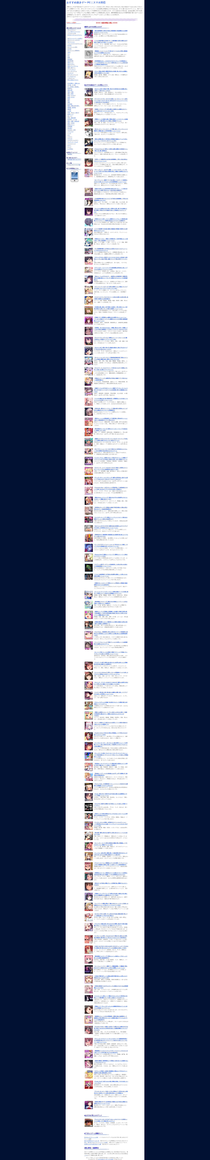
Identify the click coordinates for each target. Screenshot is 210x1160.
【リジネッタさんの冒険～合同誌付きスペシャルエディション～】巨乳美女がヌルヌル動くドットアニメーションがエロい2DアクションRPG (111, 824)
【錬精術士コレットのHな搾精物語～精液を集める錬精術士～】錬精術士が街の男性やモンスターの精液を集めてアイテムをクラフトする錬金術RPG (110, 1018)
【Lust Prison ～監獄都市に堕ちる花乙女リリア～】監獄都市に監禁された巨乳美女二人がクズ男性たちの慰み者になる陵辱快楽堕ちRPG (111, 633)
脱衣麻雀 (70, 59)
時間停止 (70, 88)
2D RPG (70, 45)
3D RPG (70, 48)
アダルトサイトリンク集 (74, 165)
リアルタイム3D (72, 33)
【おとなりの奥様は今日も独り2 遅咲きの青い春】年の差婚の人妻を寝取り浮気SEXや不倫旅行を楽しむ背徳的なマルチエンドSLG (110, 210)
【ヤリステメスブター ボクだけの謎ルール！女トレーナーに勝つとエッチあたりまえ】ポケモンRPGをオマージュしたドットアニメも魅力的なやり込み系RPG (111, 100)
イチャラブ (70, 131)
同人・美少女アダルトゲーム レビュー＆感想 (96, 1142)
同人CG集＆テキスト (73, 80)
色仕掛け (70, 128)
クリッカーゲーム (72, 71)
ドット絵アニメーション (74, 31)
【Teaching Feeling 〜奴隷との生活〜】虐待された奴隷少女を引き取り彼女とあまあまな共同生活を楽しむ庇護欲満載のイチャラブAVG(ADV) (111, 1028)
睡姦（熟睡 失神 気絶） (74, 105)
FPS (69, 55)
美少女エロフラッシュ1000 (91, 1137)
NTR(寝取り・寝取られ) (74, 83)
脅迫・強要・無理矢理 (73, 121)
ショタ (69, 133)
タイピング (70, 73)
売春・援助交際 (72, 117)
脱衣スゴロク (71, 64)
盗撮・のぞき (71, 97)
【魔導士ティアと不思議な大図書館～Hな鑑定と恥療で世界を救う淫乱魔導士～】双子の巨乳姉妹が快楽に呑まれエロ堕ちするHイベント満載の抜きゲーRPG (110, 613)
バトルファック (72, 143)
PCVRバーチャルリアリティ (75, 35)
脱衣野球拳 (70, 61)
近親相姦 (70, 126)
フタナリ (70, 136)
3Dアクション (71, 42)
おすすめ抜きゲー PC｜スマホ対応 (86, 2)
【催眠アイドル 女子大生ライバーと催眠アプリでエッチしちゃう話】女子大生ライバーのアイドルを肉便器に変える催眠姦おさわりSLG (111, 390)
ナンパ (69, 147)
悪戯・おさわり (72, 95)
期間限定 (70, 154)
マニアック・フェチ (73, 142)
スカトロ (70, 138)
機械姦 (69, 109)
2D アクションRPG (72, 47)
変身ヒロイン (71, 124)
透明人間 (70, 90)
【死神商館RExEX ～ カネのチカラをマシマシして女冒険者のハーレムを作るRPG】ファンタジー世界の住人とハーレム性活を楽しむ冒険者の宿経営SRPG (111, 62)
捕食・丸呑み (71, 123)
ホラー (69, 145)
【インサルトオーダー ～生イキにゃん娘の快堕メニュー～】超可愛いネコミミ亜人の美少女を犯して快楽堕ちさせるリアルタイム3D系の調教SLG (111, 744)
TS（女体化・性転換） (73, 86)
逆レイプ (70, 116)
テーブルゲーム (72, 76)
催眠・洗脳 (70, 92)
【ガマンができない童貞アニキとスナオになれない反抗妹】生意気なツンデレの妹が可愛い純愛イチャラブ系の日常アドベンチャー (110, 259)
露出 (69, 100)
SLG (69, 54)
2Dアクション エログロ (74, 40)
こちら (86, 1155)
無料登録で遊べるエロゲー (74, 159)
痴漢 (69, 99)
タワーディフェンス (73, 74)
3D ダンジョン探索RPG (74, 50)
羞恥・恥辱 (70, 93)
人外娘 (69, 111)
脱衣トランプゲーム (73, 66)
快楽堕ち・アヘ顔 (72, 119)
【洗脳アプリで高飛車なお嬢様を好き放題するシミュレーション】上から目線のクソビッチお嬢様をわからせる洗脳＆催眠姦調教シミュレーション (110, 319)
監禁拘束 (70, 104)
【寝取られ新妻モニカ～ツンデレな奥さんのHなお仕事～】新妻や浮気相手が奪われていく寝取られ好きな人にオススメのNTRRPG (110, 714)
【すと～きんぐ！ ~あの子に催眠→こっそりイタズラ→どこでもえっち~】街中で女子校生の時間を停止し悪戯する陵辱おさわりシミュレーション (111, 171)
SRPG (69, 52)
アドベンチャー (72, 69)
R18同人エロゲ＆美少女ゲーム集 (92, 1144)
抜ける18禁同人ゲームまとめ (91, 1140)
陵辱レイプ (70, 114)
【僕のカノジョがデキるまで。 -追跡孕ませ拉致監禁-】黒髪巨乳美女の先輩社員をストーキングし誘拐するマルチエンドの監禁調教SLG (110, 278)
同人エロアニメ (72, 29)
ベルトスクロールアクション (75, 43)
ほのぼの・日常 (72, 130)
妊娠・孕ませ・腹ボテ (73, 112)
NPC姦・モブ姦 (72, 85)
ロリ (69, 135)
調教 (69, 102)
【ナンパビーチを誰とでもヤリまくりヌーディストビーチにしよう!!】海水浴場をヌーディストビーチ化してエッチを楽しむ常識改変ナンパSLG (111, 755)
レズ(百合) (70, 149)
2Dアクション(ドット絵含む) (75, 38)
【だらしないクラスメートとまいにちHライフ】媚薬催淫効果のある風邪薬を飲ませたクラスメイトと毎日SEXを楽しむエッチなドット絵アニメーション (110, 1040)
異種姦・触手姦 (72, 107)
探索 (69, 57)
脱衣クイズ (70, 62)
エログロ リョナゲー (73, 140)
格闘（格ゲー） (72, 67)
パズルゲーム (71, 78)
